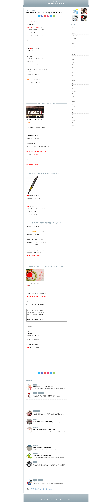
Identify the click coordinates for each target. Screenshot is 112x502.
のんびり (73, 30)
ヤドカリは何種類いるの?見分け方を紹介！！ (42, 447)
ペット (73, 62)
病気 (72, 104)
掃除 (72, 85)
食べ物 (73, 125)
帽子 (72, 77)
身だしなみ (74, 120)
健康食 (73, 75)
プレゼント (74, 59)
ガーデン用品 (74, 38)
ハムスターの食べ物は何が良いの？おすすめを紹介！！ (45, 429)
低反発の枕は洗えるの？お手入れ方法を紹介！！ (43, 421)
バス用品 (73, 54)
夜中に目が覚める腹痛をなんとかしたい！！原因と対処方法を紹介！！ (48, 482)
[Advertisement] (46, 92)
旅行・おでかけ (74, 91)
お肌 (72, 27)
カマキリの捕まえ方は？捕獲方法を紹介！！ (42, 455)
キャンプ (73, 41)
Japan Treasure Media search (56, 3)
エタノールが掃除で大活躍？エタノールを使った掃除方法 (41, 489)
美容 (72, 109)
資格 (72, 117)
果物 (72, 93)
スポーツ (73, 48)
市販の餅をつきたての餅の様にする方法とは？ (39, 488)
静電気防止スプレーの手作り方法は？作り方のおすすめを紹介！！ (47, 386)
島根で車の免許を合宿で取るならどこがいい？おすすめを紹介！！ (47, 413)
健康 (72, 72)
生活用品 (73, 101)
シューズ (73, 46)
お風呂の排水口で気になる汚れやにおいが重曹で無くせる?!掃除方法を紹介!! (49, 464)
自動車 (73, 112)
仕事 (72, 64)
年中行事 (29, 376)
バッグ (73, 56)
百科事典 (73, 106)
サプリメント (74, 43)
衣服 (72, 114)
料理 (72, 88)
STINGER (69, 499)
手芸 (72, 83)
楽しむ (73, 96)
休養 (72, 67)
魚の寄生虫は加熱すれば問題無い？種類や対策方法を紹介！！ (46, 395)
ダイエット (74, 51)
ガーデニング (74, 35)
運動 (72, 122)
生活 (32, 376)
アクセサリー (74, 33)
